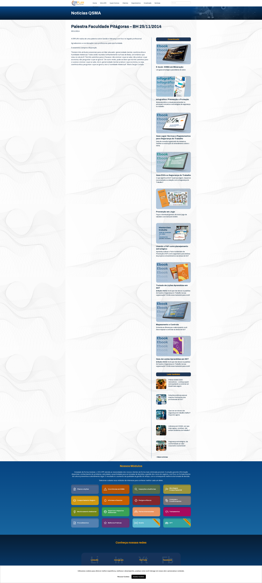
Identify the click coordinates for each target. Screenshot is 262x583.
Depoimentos (136, 3)
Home (95, 3)
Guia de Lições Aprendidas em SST (172, 359)
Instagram (119, 560)
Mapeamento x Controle (167, 324)
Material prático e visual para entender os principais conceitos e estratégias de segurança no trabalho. (173, 104)
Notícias (157, 3)
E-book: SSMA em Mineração (169, 67)
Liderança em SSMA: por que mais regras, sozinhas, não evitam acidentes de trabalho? (179, 428)
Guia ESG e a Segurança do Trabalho (173, 175)
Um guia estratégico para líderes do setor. (171, 70)
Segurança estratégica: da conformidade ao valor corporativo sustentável (178, 444)
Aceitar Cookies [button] (138, 576)
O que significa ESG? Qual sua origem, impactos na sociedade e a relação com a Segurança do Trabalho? (173, 180)
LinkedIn (94, 560)
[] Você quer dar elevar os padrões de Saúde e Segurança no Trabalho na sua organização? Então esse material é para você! (173, 293)
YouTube (143, 560)
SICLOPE (103, 3)
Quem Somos (114, 3)
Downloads (147, 3)
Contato (96, 7)
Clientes (125, 3)
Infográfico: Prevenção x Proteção (172, 99)
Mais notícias (162, 457)
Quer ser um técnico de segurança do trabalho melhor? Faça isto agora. (179, 413)
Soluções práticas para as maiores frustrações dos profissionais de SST (177, 397)
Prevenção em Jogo (165, 212)
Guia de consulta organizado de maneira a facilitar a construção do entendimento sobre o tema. (172, 144)
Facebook (167, 560)
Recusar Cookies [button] (123, 576)
